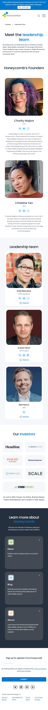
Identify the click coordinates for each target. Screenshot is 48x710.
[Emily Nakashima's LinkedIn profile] (20, 298)
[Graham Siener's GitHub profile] (28, 355)
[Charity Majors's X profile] (28, 128)
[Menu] (44, 15)
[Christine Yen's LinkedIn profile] (20, 210)
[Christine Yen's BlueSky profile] (24, 210)
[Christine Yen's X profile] (28, 210)
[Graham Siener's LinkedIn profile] (20, 355)
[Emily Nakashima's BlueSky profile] (24, 298)
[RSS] (33, 687)
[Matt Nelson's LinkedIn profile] (24, 412)
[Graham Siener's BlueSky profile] (24, 355)
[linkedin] (21, 687)
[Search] (39, 16)
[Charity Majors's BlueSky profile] (24, 128)
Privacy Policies (25, 671)
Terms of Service (40, 669)
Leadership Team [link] (20, 24)
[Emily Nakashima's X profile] (28, 298)
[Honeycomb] (11, 16)
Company (8, 24)
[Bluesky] (15, 687)
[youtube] (27, 687)
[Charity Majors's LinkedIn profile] (20, 128)
